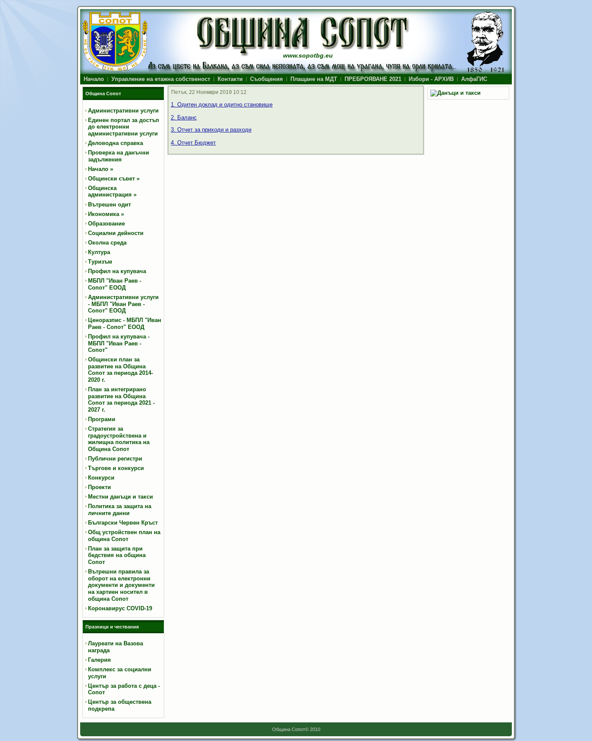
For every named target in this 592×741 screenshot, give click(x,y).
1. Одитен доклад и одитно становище (222, 104)
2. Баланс (184, 117)
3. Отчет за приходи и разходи (211, 129)
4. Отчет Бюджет (193, 142)
